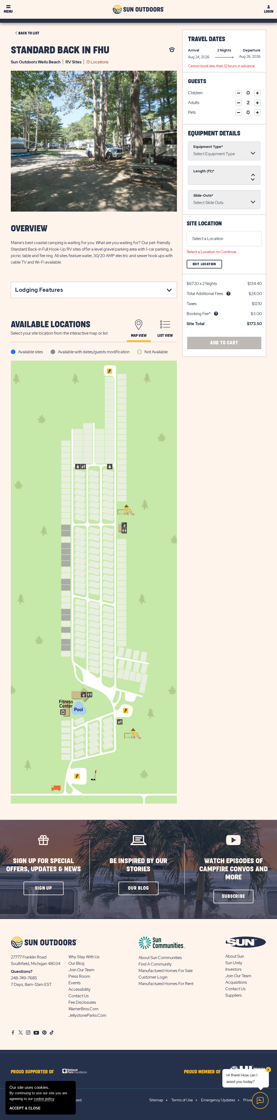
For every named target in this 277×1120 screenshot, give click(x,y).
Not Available (156, 352)
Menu (8, 11)
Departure (251, 50)
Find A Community (155, 964)
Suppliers (233, 995)
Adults (193, 102)
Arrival (193, 50)
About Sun (234, 956)
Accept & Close (25, 1108)
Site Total (196, 323)
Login (268, 11)
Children (195, 93)
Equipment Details (214, 134)
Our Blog (76, 963)
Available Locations (50, 325)
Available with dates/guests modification (94, 352)
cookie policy (44, 1099)
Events (74, 983)
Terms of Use (182, 1100)
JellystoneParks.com (87, 1015)
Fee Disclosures (82, 1002)
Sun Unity (233, 963)
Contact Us (78, 996)
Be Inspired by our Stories (138, 865)
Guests (197, 81)
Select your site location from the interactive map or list (59, 333)
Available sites (30, 352)
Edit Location (207, 265)
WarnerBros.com (83, 1009)
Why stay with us (84, 957)
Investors (233, 969)
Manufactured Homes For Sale (165, 970)
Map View (139, 335)
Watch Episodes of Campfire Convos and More (233, 869)
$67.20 (193, 283)
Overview (29, 229)
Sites (73, 62)
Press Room (79, 976)
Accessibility (79, 989)
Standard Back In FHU (60, 50)
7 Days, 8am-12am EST (31, 984)
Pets (192, 112)
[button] (44, 888)
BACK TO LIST (28, 33)
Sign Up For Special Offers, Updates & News (43, 865)
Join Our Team (81, 970)
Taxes (192, 303)
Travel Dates (206, 39)
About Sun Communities (160, 957)
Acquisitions (236, 982)
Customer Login (152, 977)
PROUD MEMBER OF (202, 1072)
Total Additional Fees (205, 293)
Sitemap (156, 1100)
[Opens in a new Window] (77, 1070)
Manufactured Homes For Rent (165, 983)
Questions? (21, 971)
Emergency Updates (218, 1100)
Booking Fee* (199, 313)
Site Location (204, 223)
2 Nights (224, 50)
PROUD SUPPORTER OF (32, 1072)
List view (165, 335)
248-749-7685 (24, 978)
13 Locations (97, 62)
